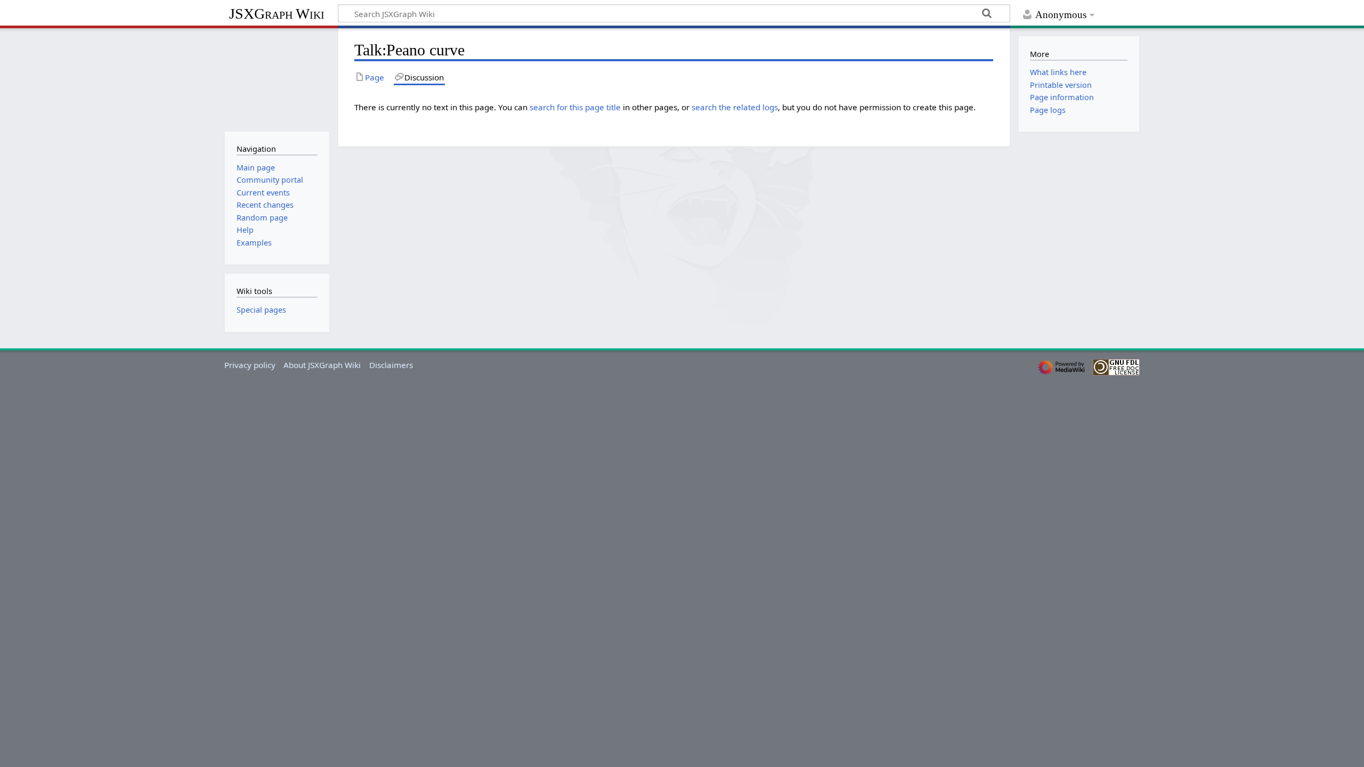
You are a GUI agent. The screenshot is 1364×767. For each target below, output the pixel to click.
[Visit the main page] (276, 78)
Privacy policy (249, 365)
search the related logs (735, 107)
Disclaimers (391, 365)
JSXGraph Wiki (276, 13)
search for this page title (575, 107)
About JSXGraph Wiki (322, 365)
